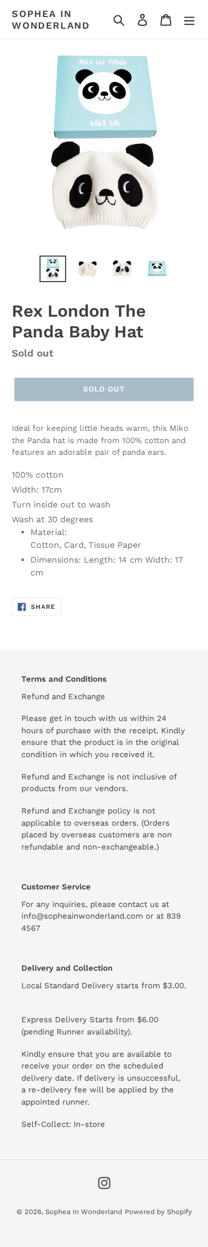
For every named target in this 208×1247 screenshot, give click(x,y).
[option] (53, 269)
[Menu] (189, 19)
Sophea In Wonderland (51, 19)
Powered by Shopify (158, 1212)
